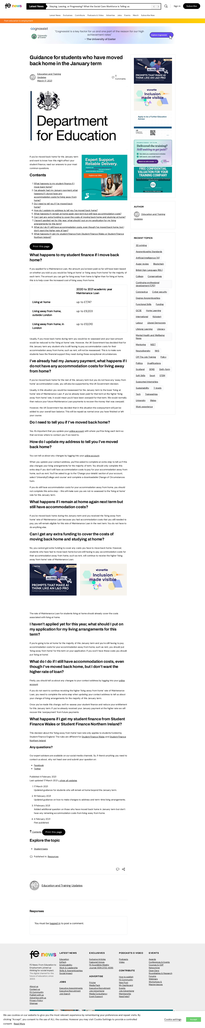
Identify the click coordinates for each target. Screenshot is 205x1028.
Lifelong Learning (144, 329)
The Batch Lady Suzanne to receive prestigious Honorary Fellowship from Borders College (95, 6)
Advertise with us (38, 997)
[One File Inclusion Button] (103, 593)
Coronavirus (142, 291)
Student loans (41, 848)
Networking (154, 967)
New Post (123, 982)
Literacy (161, 329)
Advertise (110, 15)
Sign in (177, 6)
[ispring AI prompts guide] (53, 593)
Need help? (124, 996)
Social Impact (65, 973)
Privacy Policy (36, 1000)
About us (34, 986)
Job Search (64, 993)
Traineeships (151, 394)
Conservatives (155, 276)
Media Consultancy (98, 993)
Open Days (154, 970)
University (141, 400)
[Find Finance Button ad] (153, 152)
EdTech (62, 962)
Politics (139, 363)
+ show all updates (67, 780)
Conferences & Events (159, 962)
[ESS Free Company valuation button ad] (153, 179)
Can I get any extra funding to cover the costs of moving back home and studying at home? (80, 217)
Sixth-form (164, 369)
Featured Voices (97, 962)
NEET (153, 344)
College (139, 276)
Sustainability (142, 387)
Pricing (92, 982)
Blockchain (158, 263)
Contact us (35, 989)
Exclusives (67, 15)
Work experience (144, 406)
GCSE (139, 310)
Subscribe (191, 6)
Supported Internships (147, 381)
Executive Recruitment (70, 991)
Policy (163, 356)
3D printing (141, 245)
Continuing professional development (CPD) (147, 284)
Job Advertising (96, 991)
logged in (55, 923)
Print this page (41, 246)
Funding (160, 304)
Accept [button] (193, 1019)
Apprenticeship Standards (149, 251)
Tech (138, 394)
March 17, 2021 (44, 80)
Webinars (153, 979)
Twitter (37, 768)
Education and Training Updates (62, 885)
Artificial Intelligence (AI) (148, 257)
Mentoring (141, 344)
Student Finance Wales (93, 736)
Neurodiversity (143, 350)
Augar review (142, 263)
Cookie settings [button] (172, 1019)
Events (127, 15)
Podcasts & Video (95, 15)
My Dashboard (126, 985)
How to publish (126, 976)
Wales (153, 400)
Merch (136, 15)
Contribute (80, 15)
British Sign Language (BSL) (149, 270)
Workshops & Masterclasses (156, 983)
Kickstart (157, 316)
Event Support (96, 996)
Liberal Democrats (156, 322)
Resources (53, 856)
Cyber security (159, 291)
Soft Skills (140, 375)
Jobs (119, 15)
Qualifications (154, 363)
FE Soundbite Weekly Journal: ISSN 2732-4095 (101, 966)
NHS (157, 350)
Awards (152, 959)
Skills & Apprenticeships (71, 970)
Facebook (39, 765)
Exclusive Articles (97, 959)
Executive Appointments (71, 988)
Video (122, 962)
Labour (139, 322)
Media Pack (94, 985)
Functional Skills (143, 304)
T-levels (157, 387)
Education (64, 959)
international (142, 316)
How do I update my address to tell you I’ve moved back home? (66, 210)
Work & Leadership (68, 967)
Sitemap (34, 1003)
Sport (152, 375)
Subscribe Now (148, 15)
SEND (152, 369)
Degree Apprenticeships (148, 298)
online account (76, 431)
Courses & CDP (156, 964)
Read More (19, 1023)
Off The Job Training (146, 356)
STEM (162, 375)
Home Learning (153, 310)
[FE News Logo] (13, 6)
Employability (65, 964)
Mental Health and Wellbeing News (150, 337)
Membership (125, 993)
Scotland (140, 369)
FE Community (37, 992)
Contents (36, 831)
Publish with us (37, 995)
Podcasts (123, 959)
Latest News (55, 15)
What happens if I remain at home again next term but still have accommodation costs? (77, 213)
